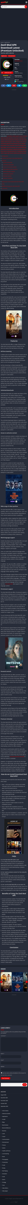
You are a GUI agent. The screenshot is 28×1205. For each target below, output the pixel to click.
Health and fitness (6, 1150)
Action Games (5, 1110)
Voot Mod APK (9, 584)
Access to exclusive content (10, 167)
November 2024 (4, 1100)
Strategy (4, 1182)
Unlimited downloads (8, 164)
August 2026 (3, 1095)
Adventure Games (6, 1113)
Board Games (5, 1125)
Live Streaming (5, 1153)
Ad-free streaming (7, 162)
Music (3, 1156)
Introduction (5, 156)
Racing (3, 1168)
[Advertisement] (14, 24)
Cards (3, 1133)
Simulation (4, 1173)
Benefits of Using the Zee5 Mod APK (11, 186)
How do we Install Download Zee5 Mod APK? (13, 181)
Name (2, 1053)
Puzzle (3, 1165)
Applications (7, 42)
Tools (3, 1185)
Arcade (3, 1119)
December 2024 (4, 1097)
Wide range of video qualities (10, 169)
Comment (3, 1035)
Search (24, 1084)
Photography (5, 1159)
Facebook (3, 85)
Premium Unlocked (7, 178)
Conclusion (4, 188)
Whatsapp (24, 85)
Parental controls (7, 176)
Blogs (3, 1122)
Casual (3, 1136)
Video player (5, 1191)
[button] (26, 6)
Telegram (19, 85)
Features (4, 160)
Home (2, 42)
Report (7, 79)
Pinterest (14, 85)
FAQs (3, 184)
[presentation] (1, 982)
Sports (3, 1179)
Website (2, 1066)
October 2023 (4, 1103)
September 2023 (4, 1106)
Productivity (5, 1162)
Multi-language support (9, 171)
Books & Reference (6, 1128)
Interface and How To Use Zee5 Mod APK (12, 158)
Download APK (8, 72)
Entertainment (12, 56)
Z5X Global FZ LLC (18, 60)
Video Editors (5, 1188)
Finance (4, 1145)
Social (3, 1176)
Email (2, 1060)
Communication (5, 1139)
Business (4, 1130)
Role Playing (5, 1171)
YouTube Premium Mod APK (17, 756)
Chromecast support (8, 173)
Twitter (8, 85)
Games (3, 1148)
